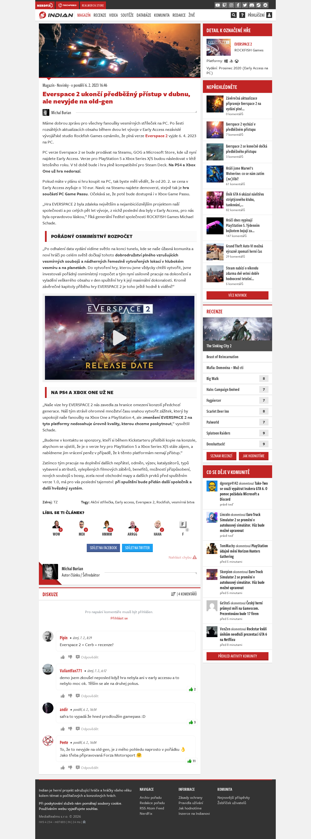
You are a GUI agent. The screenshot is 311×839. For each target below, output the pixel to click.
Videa (113, 15)
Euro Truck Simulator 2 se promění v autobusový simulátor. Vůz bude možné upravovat (242, 522)
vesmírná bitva (183, 502)
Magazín (84, 15)
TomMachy (227, 546)
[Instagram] (231, 5)
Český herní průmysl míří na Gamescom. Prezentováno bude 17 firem (241, 608)
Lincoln (225, 514)
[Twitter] (245, 5)
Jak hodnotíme (253, 456)
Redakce (179, 15)
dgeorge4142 (229, 483)
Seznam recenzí (221, 456)
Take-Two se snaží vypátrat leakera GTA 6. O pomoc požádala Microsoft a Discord (244, 491)
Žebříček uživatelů (231, 802)
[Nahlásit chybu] (84, 822)
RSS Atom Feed (152, 808)
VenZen (225, 629)
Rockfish (163, 502)
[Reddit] (265, 5)
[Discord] (252, 5)
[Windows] (226, 60)
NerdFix (146, 813)
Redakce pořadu (152, 802)
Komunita (162, 15)
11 (194, 760)
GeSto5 (225, 603)
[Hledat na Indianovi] (234, 15)
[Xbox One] (237, 60)
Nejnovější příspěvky (233, 797)
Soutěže (127, 15)
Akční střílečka (102, 502)
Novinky (63, 85)
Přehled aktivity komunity (237, 656)
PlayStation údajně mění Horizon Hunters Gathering (244, 551)
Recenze (100, 15)
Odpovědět (89, 657)
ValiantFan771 (71, 670)
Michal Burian (61, 112)
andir (64, 709)
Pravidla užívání (191, 802)
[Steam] (258, 5)
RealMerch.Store (93, 5)
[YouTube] (218, 5)
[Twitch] (224, 5)
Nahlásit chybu (180, 557)
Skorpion (226, 572)
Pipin (64, 638)
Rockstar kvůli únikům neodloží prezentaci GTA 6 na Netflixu (243, 634)
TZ (55, 502)
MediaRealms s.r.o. (53, 816)
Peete (64, 742)
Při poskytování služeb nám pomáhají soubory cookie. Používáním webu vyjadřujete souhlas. (80, 805)
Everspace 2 (145, 502)
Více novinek (237, 295)
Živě (192, 15)
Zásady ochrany (190, 797)
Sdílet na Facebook (103, 548)
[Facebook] (238, 5)
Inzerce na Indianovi (194, 813)
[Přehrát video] (119, 337)
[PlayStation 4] (231, 60)
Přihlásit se (119, 618)
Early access (124, 502)
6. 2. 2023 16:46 (89, 85)
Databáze (144, 15)
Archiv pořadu (151, 797)
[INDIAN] (56, 15)
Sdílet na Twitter (137, 548)
